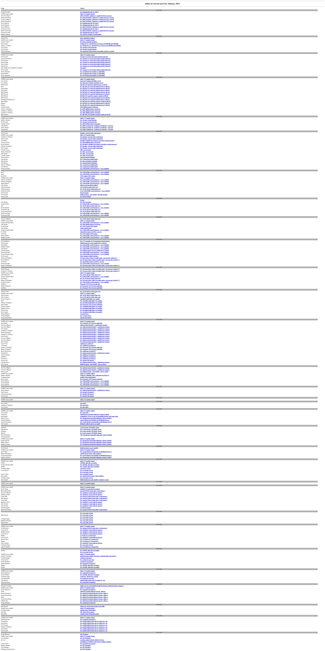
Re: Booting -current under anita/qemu (91, 137)
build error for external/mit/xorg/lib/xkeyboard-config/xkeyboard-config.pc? (102, 586)
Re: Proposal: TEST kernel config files (91, 286)
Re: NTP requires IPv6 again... (89, 226)
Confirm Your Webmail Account (89, 614)
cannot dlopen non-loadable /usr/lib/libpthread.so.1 (94, 420)
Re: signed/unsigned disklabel (88, 163)
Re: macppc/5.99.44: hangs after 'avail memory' (93, 496)
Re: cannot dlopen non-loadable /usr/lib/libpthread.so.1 (96, 422)
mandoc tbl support (85, 317)
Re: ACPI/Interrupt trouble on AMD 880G (92, 71)
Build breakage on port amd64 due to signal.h (93, 243)
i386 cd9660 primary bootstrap (89, 107)
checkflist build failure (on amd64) (90, 299)
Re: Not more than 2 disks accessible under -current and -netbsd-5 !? (100, 260)
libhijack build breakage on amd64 (90, 424)
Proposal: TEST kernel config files (90, 284)
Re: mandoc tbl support (87, 360)
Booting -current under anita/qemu (90, 133)
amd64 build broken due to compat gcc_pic (92, 580)
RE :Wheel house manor (87, 612)
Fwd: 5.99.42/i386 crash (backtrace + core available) (95, 191)
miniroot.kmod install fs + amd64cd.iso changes (93, 325)
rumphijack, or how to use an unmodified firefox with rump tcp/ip (99, 416)
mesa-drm (83, 403)
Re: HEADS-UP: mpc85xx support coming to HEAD (95, 101)
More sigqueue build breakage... (89, 256)
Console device (84, 314)
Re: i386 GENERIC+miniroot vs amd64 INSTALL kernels (97, 17)
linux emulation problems (87, 38)
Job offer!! (83, 68)
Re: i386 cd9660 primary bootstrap (90, 109)
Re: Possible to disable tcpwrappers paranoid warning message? (98, 144)
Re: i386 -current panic (87, 152)
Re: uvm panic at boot (86, 470)
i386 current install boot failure (89, 185)
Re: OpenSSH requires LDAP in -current (92, 261)
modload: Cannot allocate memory (90, 489)
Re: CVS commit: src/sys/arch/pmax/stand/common (95, 241)
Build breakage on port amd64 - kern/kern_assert (94, 479)
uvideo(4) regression (86, 558)
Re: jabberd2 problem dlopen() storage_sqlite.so (94, 593)
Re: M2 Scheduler (85, 638)
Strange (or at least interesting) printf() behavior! (94, 57)
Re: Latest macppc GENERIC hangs (90, 429)
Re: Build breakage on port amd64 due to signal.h (94, 250)
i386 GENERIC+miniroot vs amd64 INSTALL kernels (96, 16)
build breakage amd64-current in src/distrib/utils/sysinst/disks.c (98, 556)
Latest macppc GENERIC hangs (89, 427)
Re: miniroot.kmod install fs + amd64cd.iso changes (95, 327)
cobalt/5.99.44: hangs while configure (90, 453)
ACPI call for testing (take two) (89, 187)
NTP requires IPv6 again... (88, 176)
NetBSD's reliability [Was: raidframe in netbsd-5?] (94, 375)
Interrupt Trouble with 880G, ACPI (90, 81)
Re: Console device (85, 315)
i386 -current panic (85, 150)
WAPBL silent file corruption (88, 463)
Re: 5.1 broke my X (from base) (89, 539)
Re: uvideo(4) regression (87, 560)
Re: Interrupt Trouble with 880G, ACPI (91, 83)
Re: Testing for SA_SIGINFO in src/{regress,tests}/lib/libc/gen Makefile (100, 45)
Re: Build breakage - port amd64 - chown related (94, 371)
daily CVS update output (87, 14)
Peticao (82, 200)
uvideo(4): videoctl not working (89, 576)
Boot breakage (84, 193)
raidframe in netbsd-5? (86, 343)
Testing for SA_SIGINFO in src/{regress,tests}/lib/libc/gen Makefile (99, 43)
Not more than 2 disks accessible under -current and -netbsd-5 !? (98, 258)
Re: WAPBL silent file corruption (89, 465)
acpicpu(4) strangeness (86, 561)
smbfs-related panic (85, 228)
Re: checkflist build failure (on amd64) (91, 301)
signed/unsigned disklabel (87, 157)
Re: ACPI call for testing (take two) (90, 189)
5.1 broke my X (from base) (88, 535)
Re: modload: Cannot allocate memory (91, 492)
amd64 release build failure (88, 377)
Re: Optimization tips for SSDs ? (89, 12)
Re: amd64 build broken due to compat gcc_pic (93, 621)
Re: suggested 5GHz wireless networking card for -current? (97, 51)
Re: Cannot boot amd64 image (89, 159)
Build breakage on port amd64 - (89, 448)
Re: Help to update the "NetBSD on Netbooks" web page (96, 125)
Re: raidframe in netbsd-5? (88, 345)
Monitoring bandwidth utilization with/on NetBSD (94, 414)
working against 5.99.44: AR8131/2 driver (92, 640)
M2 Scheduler (84, 634)
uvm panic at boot (85, 468)
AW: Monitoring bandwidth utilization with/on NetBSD (96, 435)
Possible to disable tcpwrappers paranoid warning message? (97, 140)
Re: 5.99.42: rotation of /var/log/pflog (90, 34)
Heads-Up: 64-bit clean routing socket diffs (92, 606)
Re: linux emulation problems (88, 42)
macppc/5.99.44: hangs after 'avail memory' (92, 491)
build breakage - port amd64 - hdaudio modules (94, 194)
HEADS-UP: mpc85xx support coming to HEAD (94, 96)
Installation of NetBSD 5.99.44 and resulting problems (95, 642)
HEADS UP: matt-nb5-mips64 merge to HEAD (93, 84)
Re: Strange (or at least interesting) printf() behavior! (95, 58)
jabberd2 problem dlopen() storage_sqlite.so (92, 591)
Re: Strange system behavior (88, 47)
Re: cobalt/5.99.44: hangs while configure (92, 476)
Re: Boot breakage (85, 196)
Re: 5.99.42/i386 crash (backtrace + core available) (94, 168)
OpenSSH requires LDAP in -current (91, 232)
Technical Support (85, 507)
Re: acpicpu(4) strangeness (88, 563)
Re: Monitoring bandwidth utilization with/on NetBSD (95, 418)
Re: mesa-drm (84, 405)
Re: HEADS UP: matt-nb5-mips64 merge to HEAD (95, 86)
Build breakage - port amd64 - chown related (93, 364)
